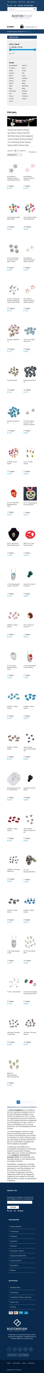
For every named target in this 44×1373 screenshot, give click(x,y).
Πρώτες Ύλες (14, 1302)
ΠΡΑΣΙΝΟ (24, 91)
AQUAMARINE (13, 65)
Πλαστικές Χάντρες (26, 139)
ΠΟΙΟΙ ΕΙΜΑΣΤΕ (16, 1363)
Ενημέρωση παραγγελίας (18, 1256)
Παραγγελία (13, 2)
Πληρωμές (13, 1246)
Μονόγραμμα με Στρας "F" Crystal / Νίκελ (13, 789)
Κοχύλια (10, 130)
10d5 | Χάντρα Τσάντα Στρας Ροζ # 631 (29, 830)
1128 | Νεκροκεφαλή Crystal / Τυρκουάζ (13, 585)
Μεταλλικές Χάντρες (14, 136)
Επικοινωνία (12, 1355)
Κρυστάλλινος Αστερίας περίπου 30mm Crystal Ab (29, 300)
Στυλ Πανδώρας (13, 142)
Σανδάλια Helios (15, 1287)
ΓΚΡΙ (23, 73)
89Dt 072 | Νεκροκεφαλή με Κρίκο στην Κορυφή (13, 1075)
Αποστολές (13, 1241)
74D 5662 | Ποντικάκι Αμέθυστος (13, 870)
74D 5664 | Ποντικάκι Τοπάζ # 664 (13, 1033)
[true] (34, 8)
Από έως (15, 47)
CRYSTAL (24, 65)
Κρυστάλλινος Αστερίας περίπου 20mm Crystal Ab (29, 259)
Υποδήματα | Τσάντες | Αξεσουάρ (20, 1297)
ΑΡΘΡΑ (24, 1363)
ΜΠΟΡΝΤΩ (25, 86)
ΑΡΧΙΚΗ (9, 1363)
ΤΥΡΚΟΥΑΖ (25, 96)
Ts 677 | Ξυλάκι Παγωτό (28, 462)
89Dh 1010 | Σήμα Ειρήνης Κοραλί (29, 544)
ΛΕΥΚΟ (24, 81)
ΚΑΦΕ (23, 76)
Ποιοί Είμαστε (23, 1355)
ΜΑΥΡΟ (11, 83)
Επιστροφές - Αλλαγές (17, 1251)
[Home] (22, 16)
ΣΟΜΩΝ (24, 94)
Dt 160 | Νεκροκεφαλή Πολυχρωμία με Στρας (30, 992)
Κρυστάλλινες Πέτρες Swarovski (18, 133)
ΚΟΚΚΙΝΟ (24, 78)
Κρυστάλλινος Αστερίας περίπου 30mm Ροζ (29, 178)
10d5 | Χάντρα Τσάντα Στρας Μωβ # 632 (30, 749)
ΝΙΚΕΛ (23, 88)
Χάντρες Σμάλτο (13, 145)
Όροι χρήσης (14, 1265)
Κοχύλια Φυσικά (12, 380)
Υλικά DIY (13, 1307)
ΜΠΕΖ (23, 83)
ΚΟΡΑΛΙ (11, 81)
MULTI (24, 68)
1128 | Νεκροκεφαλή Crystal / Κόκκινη (30, 666)
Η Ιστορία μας (14, 1231)
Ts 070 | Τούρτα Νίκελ (13, 992)
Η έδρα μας (13, 1236)
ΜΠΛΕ (10, 86)
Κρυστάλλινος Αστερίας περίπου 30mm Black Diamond (13, 178)
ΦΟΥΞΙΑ (11, 99)
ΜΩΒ (10, 88)
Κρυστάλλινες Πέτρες (21, 130)
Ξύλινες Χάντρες (13, 139)
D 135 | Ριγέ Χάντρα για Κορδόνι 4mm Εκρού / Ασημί (13, 259)
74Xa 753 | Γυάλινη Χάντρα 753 (29, 340)
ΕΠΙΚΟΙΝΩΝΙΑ (31, 1363)
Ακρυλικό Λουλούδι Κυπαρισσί (29, 585)
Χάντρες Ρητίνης (24, 142)
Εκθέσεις (13, 1270)
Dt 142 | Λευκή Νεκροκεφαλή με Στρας (12, 667)
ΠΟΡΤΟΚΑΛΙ (12, 91)
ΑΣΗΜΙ (11, 71)
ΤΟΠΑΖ (11, 96)
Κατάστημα (28, 5)
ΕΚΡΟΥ (11, 76)
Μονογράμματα (27, 136)
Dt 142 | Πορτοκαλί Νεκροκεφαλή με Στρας (13, 504)
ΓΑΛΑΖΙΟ (11, 73)
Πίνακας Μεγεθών (15, 1226)
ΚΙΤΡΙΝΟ (11, 78)
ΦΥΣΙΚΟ (24, 99)
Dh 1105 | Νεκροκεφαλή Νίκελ (29, 870)
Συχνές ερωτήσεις (15, 1260)
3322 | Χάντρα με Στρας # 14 (29, 625)
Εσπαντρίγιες (14, 1292)
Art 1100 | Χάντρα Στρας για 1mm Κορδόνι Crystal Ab (29, 422)
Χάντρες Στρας (24, 145)
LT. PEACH (12, 68)
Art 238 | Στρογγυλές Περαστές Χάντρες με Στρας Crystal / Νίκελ (13, 300)
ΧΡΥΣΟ (11, 101)
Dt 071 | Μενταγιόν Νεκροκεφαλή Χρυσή (13, 544)
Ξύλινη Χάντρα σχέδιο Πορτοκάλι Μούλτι (30, 218)
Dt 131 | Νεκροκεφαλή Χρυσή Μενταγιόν (30, 504)
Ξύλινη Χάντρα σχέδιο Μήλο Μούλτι (13, 218)
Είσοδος (22, 2)
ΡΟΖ (10, 94)
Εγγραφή (32, 2)
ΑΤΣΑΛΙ (24, 71)
